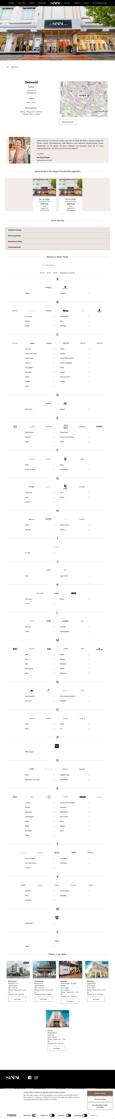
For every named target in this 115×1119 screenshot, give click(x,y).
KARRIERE (77, 3)
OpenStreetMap (98, 111)
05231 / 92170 (31, 102)
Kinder (55, 273)
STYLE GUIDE (21, 3)
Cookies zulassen (100, 1093)
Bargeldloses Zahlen (15, 241)
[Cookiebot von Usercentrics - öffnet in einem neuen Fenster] (11, 1115)
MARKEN (31, 3)
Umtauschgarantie (14, 247)
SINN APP (86, 3)
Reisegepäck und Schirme (67, 273)
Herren (49, 273)
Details (93, 1115)
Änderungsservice (14, 236)
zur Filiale (17, 999)
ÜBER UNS (67, 3)
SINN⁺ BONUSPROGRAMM (100, 3)
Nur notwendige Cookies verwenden (100, 1106)
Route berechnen (67, 122)
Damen (42, 273)
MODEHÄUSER (42, 3)
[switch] (52, 1115)
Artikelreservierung (14, 230)
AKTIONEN (11, 3)
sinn (7, 67)
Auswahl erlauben (100, 1099)
